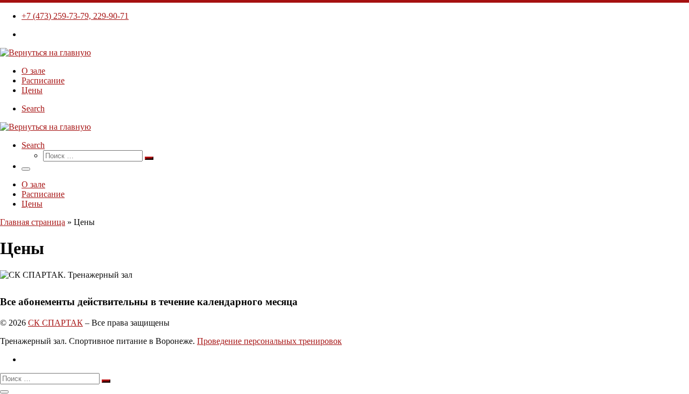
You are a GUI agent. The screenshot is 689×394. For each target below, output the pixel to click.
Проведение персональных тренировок (269, 341)
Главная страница (32, 222)
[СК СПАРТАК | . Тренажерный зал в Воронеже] (45, 52)
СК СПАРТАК (55, 322)
